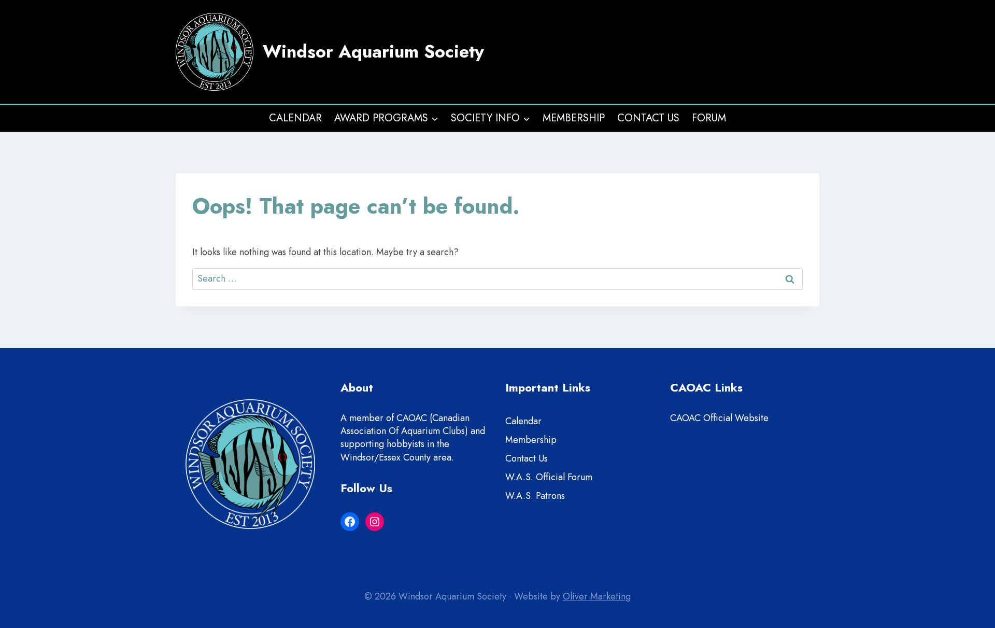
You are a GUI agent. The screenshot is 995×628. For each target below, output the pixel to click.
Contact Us (648, 117)
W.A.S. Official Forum (548, 477)
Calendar (295, 117)
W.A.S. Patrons (535, 496)
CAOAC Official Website (719, 418)
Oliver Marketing (597, 596)
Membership (574, 117)
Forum (709, 117)
